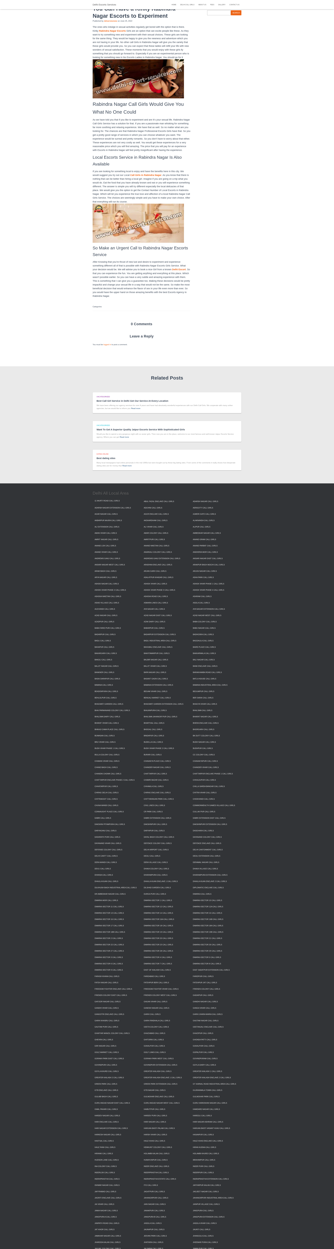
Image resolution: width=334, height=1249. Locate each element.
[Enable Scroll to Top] (329, 1244)
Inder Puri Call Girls (203, 1166)
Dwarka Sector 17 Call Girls (109, 926)
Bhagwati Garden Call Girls (109, 704)
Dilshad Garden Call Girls (157, 888)
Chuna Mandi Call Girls (106, 805)
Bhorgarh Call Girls (203, 729)
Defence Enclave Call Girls (207, 843)
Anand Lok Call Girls (105, 546)
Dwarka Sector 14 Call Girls (158, 913)
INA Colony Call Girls (106, 1166)
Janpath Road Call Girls (107, 1223)
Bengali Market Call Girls (157, 698)
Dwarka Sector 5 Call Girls (207, 957)
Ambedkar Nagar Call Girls (207, 533)
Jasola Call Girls (153, 1223)
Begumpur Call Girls (203, 691)
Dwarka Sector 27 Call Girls (109, 951)
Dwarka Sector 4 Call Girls (158, 957)
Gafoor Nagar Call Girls (107, 1002)
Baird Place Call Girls (204, 647)
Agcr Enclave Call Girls (156, 514)
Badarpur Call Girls (105, 634)
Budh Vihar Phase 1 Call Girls (110, 748)
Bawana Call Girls (104, 685)
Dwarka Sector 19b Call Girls (208, 932)
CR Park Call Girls (153, 812)
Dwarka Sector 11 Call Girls (109, 907)
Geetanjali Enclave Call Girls (208, 1027)
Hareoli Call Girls (202, 1116)
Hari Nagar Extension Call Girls (111, 1128)
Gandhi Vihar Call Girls (107, 1008)
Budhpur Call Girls (203, 748)
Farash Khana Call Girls (107, 976)
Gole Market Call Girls (107, 1052)
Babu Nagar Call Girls (204, 628)
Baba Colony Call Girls (205, 622)
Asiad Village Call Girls (107, 603)
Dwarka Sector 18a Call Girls (208, 926)
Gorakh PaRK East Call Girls (109, 1058)
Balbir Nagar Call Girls (156, 660)
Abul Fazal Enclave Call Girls (159, 501)
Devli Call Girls (103, 869)
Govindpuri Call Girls (106, 1065)
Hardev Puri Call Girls (155, 1116)
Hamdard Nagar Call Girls (206, 1109)
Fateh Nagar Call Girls (106, 983)
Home (174, 5)
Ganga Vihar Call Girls (204, 1008)
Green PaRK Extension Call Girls (160, 1084)
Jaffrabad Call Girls (105, 1191)
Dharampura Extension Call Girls (210, 875)
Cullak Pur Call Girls (204, 812)
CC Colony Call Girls (204, 755)
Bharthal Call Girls (154, 723)
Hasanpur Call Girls (203, 1135)
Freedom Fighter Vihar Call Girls (161, 989)
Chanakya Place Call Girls (157, 761)
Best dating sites (106, 458)
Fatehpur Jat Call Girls (205, 983)
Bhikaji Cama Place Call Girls (109, 729)
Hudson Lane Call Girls (107, 1160)
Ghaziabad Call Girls (154, 1033)
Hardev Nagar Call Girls (107, 1116)
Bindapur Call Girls (154, 736)
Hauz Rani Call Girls (105, 1147)
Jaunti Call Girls (201, 1229)
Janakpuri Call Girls (154, 1211)
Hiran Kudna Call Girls (204, 1147)
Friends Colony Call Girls (206, 989)
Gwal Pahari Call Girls (106, 1109)
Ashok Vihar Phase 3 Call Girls (159, 590)
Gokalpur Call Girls (154, 1046)
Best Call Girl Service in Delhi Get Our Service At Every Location (132, 401)
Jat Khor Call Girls (104, 1229)
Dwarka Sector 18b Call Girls (110, 932)
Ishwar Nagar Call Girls (107, 1185)
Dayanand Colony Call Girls (207, 837)
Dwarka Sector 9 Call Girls (109, 970)
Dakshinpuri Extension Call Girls (210, 824)
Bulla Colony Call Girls (107, 755)
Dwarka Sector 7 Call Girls (158, 964)
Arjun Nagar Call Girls (205, 571)
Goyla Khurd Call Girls (107, 1071)
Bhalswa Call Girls (202, 710)
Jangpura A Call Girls (106, 1217)
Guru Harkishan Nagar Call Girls (210, 1103)
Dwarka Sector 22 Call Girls (109, 945)
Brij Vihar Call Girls (105, 742)
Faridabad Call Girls (154, 976)
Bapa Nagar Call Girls (155, 672)
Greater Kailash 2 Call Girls (109, 1077)
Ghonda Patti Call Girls (205, 1040)
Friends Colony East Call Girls (111, 995)
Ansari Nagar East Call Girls (208, 558)
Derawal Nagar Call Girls (206, 862)
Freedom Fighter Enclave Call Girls (113, 989)
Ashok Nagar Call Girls (107, 584)
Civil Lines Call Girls (154, 805)
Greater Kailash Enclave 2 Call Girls (212, 1077)
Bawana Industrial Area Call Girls (210, 685)
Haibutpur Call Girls (154, 1109)
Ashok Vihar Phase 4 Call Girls (208, 590)
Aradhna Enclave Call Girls (158, 565)
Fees (212, 5)
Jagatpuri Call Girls (154, 1191)
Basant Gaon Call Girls (156, 679)
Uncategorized (103, 397)
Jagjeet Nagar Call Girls (206, 1191)
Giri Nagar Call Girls (105, 1046)
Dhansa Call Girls (104, 875)
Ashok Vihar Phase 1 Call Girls (208, 584)
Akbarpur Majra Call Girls (108, 520)
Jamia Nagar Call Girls (106, 1211)
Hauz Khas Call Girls (154, 1141)
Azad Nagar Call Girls (106, 615)
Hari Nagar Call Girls (155, 1122)
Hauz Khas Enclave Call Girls (208, 1141)
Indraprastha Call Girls (107, 1179)
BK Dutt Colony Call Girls (206, 736)
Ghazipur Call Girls (203, 1033)
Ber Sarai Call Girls (203, 698)
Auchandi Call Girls (105, 609)
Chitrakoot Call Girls (106, 799)
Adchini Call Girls (153, 508)
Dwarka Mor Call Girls (106, 900)
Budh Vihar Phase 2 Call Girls (159, 748)
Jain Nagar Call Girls (155, 1204)
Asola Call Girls (201, 603)
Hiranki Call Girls (104, 1153)
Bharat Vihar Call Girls (107, 723)
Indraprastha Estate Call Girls (160, 1179)
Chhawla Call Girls (153, 786)
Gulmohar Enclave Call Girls (159, 1097)
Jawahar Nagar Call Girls (108, 1236)
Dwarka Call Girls (202, 894)
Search (236, 13)
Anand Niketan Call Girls (156, 546)
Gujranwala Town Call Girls (207, 1090)
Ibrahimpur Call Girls (204, 1160)
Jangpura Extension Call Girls (208, 1217)
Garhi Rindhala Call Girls (157, 1021)
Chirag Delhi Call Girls (106, 793)
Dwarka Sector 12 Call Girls (158, 907)
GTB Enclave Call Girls (106, 1090)
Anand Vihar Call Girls (106, 552)
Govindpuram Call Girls (205, 1058)
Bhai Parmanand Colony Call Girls (112, 710)
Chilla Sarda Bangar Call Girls (209, 786)
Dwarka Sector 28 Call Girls (158, 951)
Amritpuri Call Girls (154, 539)
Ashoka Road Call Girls (156, 596)
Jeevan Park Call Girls (155, 1236)
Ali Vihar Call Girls (153, 527)
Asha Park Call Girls (203, 577)
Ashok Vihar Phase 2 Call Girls (110, 590)
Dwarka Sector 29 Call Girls (207, 951)
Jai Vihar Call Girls (104, 1204)
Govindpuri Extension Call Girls (160, 1065)
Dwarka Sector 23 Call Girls (158, 945)
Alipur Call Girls (201, 527)
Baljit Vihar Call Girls (155, 666)
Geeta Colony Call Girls (156, 1027)
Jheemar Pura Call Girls (205, 1242)
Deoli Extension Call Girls (206, 856)
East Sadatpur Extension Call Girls (211, 970)
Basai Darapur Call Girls (107, 679)
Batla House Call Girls (204, 679)
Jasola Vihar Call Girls (205, 1223)
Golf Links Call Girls (155, 1052)
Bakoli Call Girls (103, 660)
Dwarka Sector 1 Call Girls (158, 900)
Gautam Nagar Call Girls (205, 1021)
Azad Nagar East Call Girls (158, 615)
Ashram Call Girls (202, 596)
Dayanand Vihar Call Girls (108, 843)
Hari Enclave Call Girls (107, 1122)
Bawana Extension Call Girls (158, 685)
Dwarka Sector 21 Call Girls (207, 938)
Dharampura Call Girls (155, 875)
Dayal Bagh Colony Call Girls (159, 837)
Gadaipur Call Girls (203, 995)
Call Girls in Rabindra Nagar (145, 175)
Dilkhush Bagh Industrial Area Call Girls (116, 888)
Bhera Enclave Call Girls (206, 723)
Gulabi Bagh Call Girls (106, 1097)
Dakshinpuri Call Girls (155, 824)
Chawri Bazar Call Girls (156, 780)
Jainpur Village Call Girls (206, 1204)
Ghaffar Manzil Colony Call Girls (112, 1033)
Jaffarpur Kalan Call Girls (207, 1185)
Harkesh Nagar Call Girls (108, 1135)
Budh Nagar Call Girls (204, 742)
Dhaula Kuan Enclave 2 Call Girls (210, 881)
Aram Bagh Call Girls (105, 571)
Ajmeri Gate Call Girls (204, 514)
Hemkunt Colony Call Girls (158, 1147)
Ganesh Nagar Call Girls (156, 1008)
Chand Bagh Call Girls (106, 767)
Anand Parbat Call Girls (205, 546)
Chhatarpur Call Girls (106, 786)
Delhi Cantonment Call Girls (208, 850)
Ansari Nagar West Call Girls (110, 565)
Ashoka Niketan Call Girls (108, 596)
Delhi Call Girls (187, 5)
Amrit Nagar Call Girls (106, 539)
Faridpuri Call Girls (203, 976)
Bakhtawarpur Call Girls (156, 653)
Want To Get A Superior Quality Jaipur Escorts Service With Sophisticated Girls (141, 429)
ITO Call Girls (151, 1185)
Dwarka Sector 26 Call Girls (207, 945)
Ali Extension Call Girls (107, 527)
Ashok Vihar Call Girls (155, 584)
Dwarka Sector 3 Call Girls (109, 957)
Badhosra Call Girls (203, 634)
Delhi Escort (179, 269)
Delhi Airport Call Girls (156, 850)
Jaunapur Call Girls (154, 1229)
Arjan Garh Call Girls (155, 571)
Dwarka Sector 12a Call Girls (208, 907)
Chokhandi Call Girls (204, 799)
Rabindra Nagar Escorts (112, 31)
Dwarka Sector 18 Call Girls (158, 926)
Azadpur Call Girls (104, 622)
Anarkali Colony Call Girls (158, 552)
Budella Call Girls (153, 742)
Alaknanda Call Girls (203, 520)
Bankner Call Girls (104, 672)
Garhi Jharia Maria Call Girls (207, 1014)
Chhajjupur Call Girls (204, 780)
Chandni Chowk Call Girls (108, 774)
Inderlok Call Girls (105, 1172)
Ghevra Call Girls (104, 1040)
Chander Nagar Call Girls (157, 767)
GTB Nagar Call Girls (154, 1090)
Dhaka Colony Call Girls (156, 869)
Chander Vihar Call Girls (206, 767)
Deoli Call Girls (152, 856)
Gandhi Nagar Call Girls (205, 1002)
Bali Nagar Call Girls (204, 660)
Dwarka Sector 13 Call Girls (109, 913)
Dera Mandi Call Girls (106, 862)
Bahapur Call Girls (104, 647)
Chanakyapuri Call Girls (205, 761)
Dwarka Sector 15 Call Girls (207, 913)
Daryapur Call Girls (154, 831)
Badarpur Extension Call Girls (160, 634)
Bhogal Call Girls (153, 729)
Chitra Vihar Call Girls (204, 793)
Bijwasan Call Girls (105, 736)
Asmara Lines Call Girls (156, 603)
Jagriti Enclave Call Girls (108, 1198)
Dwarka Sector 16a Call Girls (159, 919)
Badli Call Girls (103, 641)
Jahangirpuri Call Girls (156, 1198)
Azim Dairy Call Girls (154, 622)
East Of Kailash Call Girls (157, 970)
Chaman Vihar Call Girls (107, 761)
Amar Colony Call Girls (156, 533)
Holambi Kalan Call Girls (156, 1153)
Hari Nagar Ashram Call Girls (208, 1122)
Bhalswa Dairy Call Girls (107, 717)
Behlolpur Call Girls (106, 698)
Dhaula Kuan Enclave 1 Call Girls (161, 881)
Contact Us (234, 5)
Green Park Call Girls (106, 1084)
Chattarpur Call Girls (155, 774)
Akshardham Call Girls (155, 520)
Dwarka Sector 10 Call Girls (207, 900)
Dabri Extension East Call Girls (209, 818)
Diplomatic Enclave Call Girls (208, 888)
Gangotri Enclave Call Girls (109, 1014)
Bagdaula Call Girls (203, 641)
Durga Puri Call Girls (155, 894)
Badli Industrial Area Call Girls (160, 641)
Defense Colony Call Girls (108, 850)
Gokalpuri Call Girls (203, 1046)
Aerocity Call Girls (203, 508)
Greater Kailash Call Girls (157, 1071)
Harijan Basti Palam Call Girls (159, 1128)
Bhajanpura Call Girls (155, 710)
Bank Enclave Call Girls (205, 666)
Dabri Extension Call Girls (157, 818)
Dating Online (103, 454)
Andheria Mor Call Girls (205, 552)
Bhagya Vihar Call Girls (205, 704)
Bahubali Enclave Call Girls (158, 647)
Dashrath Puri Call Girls (107, 837)
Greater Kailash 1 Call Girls (207, 1071)
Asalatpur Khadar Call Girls (158, 577)
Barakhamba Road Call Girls (207, 672)
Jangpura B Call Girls (155, 1217)
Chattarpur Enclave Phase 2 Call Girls (115, 780)
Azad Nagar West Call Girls (207, 615)
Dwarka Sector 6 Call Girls (109, 964)
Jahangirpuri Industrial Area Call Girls (213, 1198)
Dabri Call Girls (103, 818)
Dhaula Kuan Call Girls (106, 881)
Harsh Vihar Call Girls (155, 1135)
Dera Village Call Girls (156, 862)
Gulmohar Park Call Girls (206, 1097)
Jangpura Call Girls (203, 1211)
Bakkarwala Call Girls (204, 653)
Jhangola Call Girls (203, 1236)
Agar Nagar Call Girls (106, 514)
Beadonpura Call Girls (106, 691)
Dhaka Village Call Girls (205, 869)
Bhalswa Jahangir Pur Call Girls (160, 717)
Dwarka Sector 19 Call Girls (158, 932)
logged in (107, 344)
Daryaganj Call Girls (105, 831)
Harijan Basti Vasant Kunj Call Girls (211, 1128)
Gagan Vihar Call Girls (155, 1002)
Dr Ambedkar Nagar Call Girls (110, 894)
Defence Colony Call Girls (158, 843)
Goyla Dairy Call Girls (204, 1065)
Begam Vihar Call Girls (155, 691)
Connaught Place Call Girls (109, 812)
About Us (202, 5)
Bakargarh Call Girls (106, 653)
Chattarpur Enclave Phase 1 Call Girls (213, 774)
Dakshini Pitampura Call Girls (110, 824)
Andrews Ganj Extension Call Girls (162, 558)
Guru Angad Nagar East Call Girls (112, 1103)
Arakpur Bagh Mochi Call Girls (209, 565)
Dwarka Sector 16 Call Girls (109, 919)
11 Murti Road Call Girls (107, 501)
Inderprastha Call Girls (156, 1172)
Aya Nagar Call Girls (154, 609)
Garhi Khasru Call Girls (107, 1021)
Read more (135, 408)
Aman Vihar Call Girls (106, 533)
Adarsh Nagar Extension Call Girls (113, 508)
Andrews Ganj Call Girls (107, 558)
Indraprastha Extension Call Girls (211, 1179)
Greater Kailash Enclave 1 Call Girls (163, 1077)
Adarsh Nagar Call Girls (205, 501)
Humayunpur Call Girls (156, 1160)
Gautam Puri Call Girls (106, 1027)
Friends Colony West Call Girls (160, 995)
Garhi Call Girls (152, 1014)
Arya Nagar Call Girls (106, 577)
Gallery (221, 5)
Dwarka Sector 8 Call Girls (207, 964)
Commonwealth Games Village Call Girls (214, 805)
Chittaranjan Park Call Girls (159, 799)
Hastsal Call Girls (104, 1141)
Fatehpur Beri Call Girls (156, 983)
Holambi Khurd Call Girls (206, 1153)
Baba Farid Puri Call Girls (108, 628)
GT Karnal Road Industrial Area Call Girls (214, 1084)
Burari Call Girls (153, 755)
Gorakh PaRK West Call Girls (159, 1058)
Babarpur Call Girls (154, 628)
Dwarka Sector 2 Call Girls (109, 938)
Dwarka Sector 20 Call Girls (158, 938)
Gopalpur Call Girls (203, 1052)
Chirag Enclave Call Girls (157, 793)
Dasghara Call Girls (203, 831)
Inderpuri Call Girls (203, 1172)
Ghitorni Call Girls (154, 1040)
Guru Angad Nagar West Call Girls (162, 1103)
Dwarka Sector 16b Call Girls (208, 919)
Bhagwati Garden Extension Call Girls (163, 704)
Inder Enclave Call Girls (156, 1166)
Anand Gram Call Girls (204, 539)
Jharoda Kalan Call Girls (107, 1242)
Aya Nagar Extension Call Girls (209, 609)
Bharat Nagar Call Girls (205, 717)
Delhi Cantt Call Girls (106, 856)
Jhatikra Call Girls (153, 1242)
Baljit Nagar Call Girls (106, 666)
